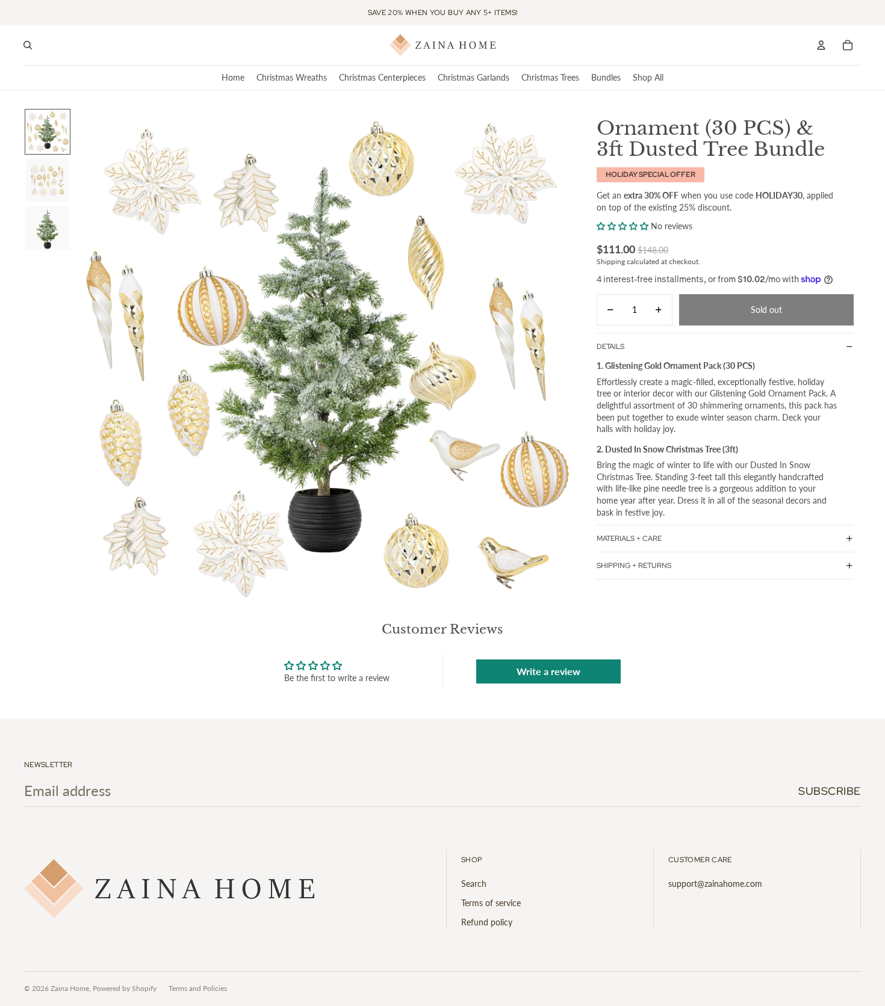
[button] (622, 226)
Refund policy (486, 922)
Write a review (548, 671)
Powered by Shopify (125, 988)
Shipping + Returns (634, 565)
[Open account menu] (821, 45)
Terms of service (491, 903)
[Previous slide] (86, 357)
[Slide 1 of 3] (47, 131)
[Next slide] (565, 357)
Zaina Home (70, 988)
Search (473, 883)
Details (610, 346)
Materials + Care (629, 538)
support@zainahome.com (715, 883)
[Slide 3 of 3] (47, 228)
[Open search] (27, 45)
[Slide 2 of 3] (47, 180)
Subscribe (829, 791)
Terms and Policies (198, 988)
